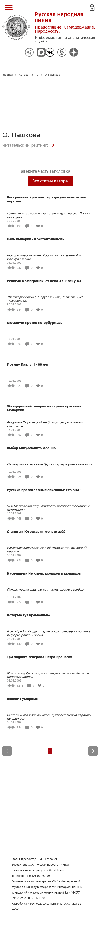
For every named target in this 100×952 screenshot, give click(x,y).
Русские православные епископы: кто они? (44, 490)
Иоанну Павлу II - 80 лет (28, 364)
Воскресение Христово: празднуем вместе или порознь (46, 199)
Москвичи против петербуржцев (35, 323)
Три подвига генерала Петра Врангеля (39, 657)
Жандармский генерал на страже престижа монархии (44, 408)
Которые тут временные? (28, 615)
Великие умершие (22, 699)
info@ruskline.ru (54, 870)
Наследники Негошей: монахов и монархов (44, 573)
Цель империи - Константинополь (35, 239)
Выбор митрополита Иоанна (31, 448)
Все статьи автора (50, 181)
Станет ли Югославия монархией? (36, 531)
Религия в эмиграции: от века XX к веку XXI (45, 281)
